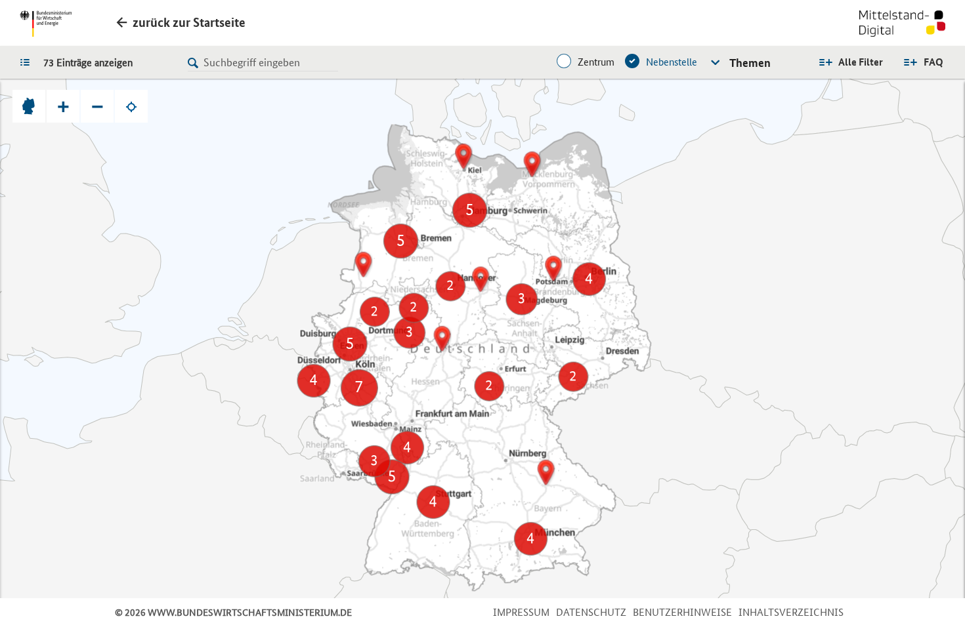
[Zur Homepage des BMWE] (46, 23)
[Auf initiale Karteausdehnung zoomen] (28, 106)
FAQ (933, 62)
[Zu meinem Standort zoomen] (131, 106)
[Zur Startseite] (902, 24)
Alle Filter (860, 62)
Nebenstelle (671, 62)
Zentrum (596, 62)
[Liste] (28, 61)
